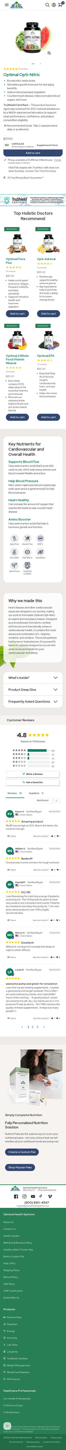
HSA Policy (9, 1283)
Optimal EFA (45, 356)
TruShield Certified (17, 1358)
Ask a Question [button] (34, 782)
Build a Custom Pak (13, 1256)
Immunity (12, 1337)
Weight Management (18, 1365)
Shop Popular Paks (20, 1167)
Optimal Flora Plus (15, 261)
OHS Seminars (11, 1412)
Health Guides (11, 1235)
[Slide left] (25, 63)
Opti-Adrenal (46, 259)
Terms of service (16, 1442)
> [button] (44, 1027)
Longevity (12, 1351)
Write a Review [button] (34, 774)
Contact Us (9, 1228)
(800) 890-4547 (36, 1203)
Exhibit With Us (11, 1297)
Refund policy (41, 1437)
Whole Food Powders (18, 1372)
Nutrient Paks (14, 1317)
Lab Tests (12, 1344)
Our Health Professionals (16, 1398)
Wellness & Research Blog (17, 1242)
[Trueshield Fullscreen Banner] (33, 200)
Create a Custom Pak (21, 1152)
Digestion (12, 1324)
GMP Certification (13, 1290)
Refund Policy (10, 1277)
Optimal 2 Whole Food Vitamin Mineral (17, 359)
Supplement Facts (47, 145)
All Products (13, 1379)
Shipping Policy (11, 1270)
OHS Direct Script (13, 1405)
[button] (47, 5)
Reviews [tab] (12, 793)
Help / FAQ (9, 1263)
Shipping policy (33, 1442)
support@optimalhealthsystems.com (33, 1206)
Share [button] (13, 836)
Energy (11, 1331)
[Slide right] (40, 63)
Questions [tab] (34, 793)
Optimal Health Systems (35, 1188)
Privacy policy (56, 1437)
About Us (8, 1222)
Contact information (51, 1442)
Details (57, 160)
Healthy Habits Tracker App (18, 1249)
